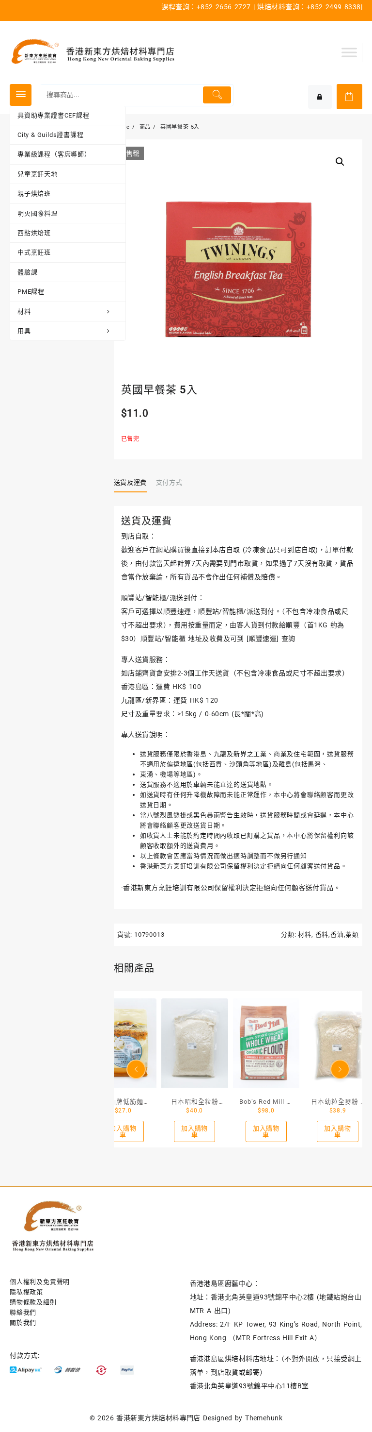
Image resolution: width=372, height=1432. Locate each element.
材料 (24, 311)
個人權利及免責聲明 (40, 1281)
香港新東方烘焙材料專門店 (158, 1418)
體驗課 (27, 272)
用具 (24, 331)
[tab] (134, 483)
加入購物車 (122, 1131)
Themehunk (263, 1418)
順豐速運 (263, 638)
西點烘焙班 (34, 232)
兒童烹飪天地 (37, 174)
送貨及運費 (130, 482)
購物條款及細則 (33, 1302)
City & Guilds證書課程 (50, 134)
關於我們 (23, 1322)
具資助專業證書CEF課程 (53, 115)
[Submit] (217, 94)
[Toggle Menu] (349, 52)
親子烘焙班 (34, 193)
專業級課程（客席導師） (54, 154)
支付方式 (169, 482)
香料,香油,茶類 (337, 934)
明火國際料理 (37, 213)
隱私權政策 (26, 1292)
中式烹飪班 (34, 252)
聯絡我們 (23, 1312)
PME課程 (31, 291)
